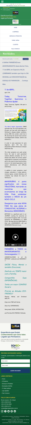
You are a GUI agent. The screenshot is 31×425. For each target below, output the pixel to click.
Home (3, 379)
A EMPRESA (16, 31)
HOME (15, 27)
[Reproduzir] (6, 245)
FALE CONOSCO (15, 48)
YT (13, 4)
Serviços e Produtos (7, 383)
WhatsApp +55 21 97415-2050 (19, 5)
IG (11, 4)
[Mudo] (22, 245)
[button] (15, 237)
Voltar (25, 59)
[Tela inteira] (24, 245)
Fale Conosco (6, 393)
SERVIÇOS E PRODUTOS (15, 36)
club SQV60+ (5, 390)
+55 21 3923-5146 (9, 5)
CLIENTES (15, 44)
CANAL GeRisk (15, 40)
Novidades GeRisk (7, 386)
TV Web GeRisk (6, 388)
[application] (15, 237)
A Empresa (5, 381)
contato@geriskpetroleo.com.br (9, 408)
